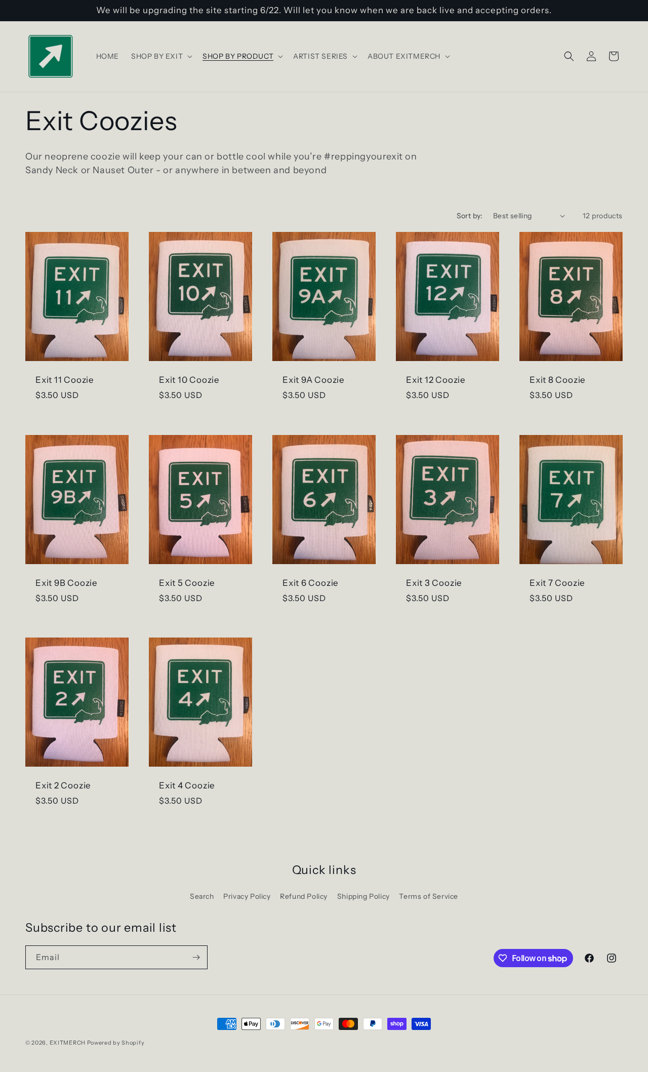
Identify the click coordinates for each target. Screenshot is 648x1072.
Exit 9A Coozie (313, 380)
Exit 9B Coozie (66, 583)
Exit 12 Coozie (436, 380)
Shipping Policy (363, 896)
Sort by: (470, 215)
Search (202, 896)
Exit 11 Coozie (64, 380)
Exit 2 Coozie (63, 785)
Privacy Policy (246, 896)
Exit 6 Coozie (310, 583)
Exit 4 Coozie (187, 785)
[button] (160, 56)
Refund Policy (304, 896)
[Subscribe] (196, 957)
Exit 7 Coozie (557, 583)
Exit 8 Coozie (558, 380)
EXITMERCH (68, 1042)
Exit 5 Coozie (187, 583)
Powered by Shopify (116, 1042)
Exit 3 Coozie (434, 583)
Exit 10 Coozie (189, 380)
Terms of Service (428, 896)
